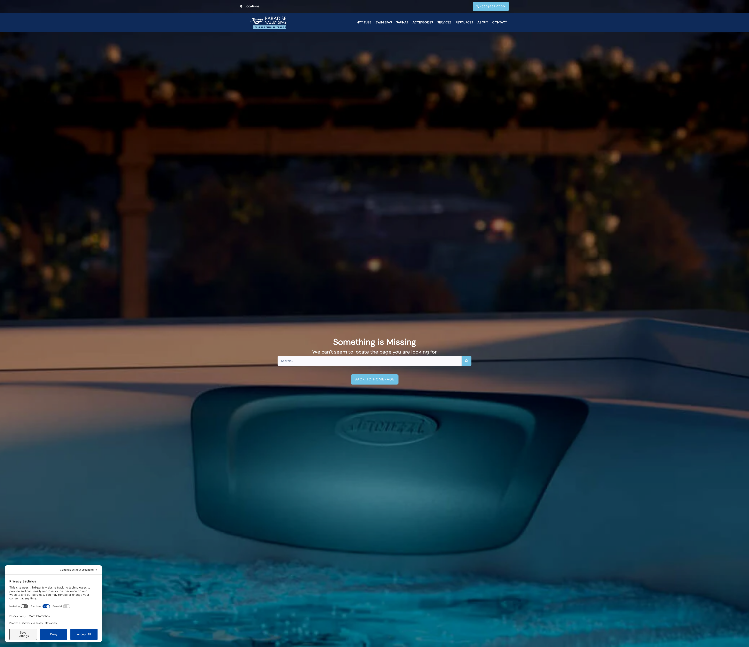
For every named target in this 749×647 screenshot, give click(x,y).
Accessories (423, 22)
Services (444, 22)
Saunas (402, 22)
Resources (464, 22)
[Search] (466, 361)
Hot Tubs (364, 22)
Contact (499, 22)
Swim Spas (384, 22)
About (482, 22)
